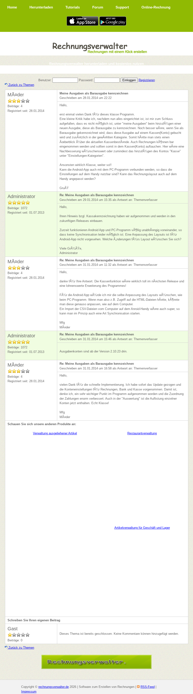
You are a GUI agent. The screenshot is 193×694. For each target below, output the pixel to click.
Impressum (28, 691)
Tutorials (72, 7)
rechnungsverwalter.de (53, 687)
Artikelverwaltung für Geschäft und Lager (142, 527)
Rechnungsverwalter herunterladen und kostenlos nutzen (96, 64)
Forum (97, 7)
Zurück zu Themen (21, 85)
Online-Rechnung (155, 7)
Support (122, 7)
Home (12, 7)
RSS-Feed (148, 687)
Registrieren (147, 80)
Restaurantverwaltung (142, 433)
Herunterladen (41, 7)
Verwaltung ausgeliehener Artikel (55, 433)
